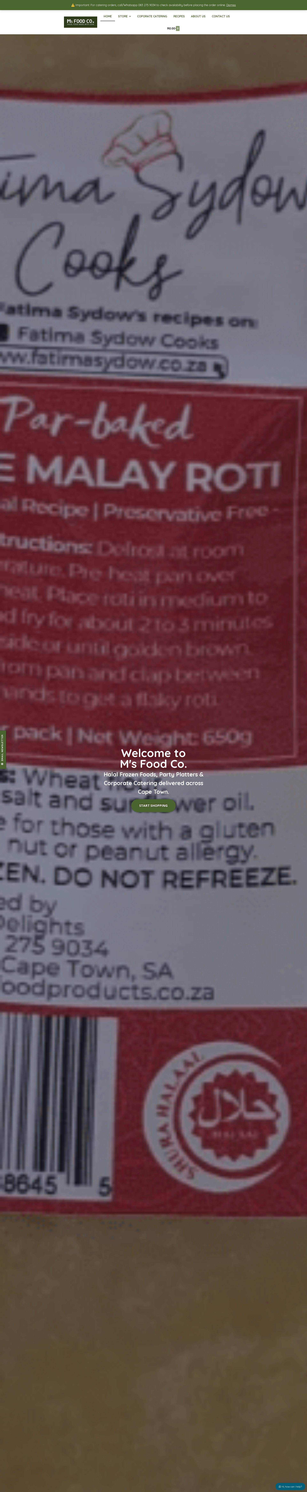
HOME (108, 16)
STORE (123, 16)
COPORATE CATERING (152, 16)
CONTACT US (221, 16)
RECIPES (179, 16)
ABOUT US (198, 16)
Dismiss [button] (231, 5)
